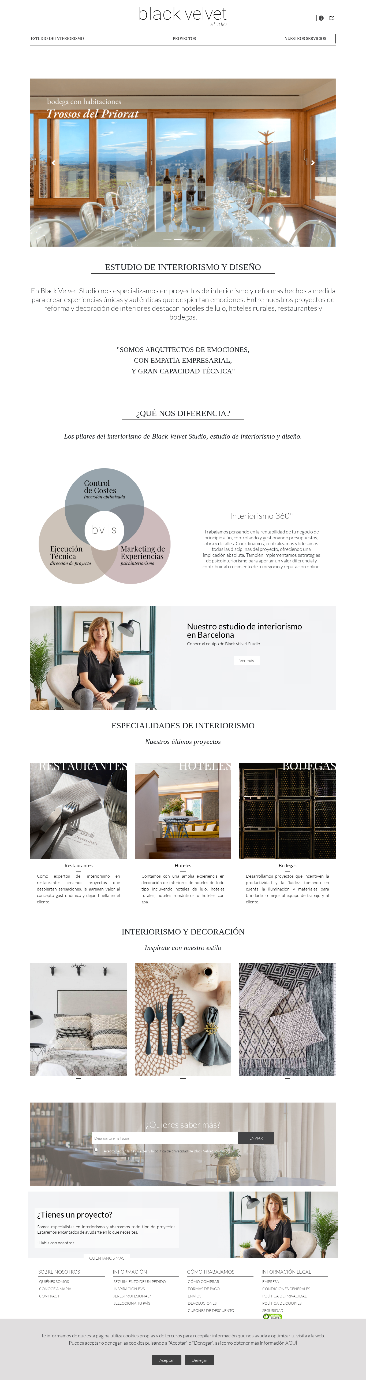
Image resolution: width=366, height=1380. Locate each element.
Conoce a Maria (55, 1288)
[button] (53, 163)
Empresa (270, 1281)
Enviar (256, 1138)
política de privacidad (171, 1151)
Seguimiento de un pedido (140, 1281)
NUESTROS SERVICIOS (305, 38)
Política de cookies (281, 1303)
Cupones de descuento (211, 1310)
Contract (49, 1296)
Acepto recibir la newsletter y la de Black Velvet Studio (164, 1151)
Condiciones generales (286, 1288)
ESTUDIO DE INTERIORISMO (57, 38)
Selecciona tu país (132, 1303)
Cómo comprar (203, 1281)
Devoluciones (202, 1303)
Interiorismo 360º (261, 515)
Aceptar (166, 1360)
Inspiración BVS (129, 1288)
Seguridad (272, 1310)
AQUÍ (291, 1343)
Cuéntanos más (106, 1258)
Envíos (194, 1296)
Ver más (247, 660)
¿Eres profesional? (132, 1296)
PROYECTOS (184, 38)
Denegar (199, 1360)
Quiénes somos (54, 1281)
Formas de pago (204, 1288)
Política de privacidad (285, 1296)
